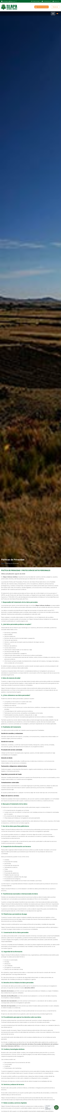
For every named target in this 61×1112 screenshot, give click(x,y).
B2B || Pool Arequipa (42, 7)
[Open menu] (53, 14)
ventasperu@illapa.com (9, 1)
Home (3, 563)
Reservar (55, 7)
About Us (56, 1)
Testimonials (36, 1)
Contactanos (46, 1)
